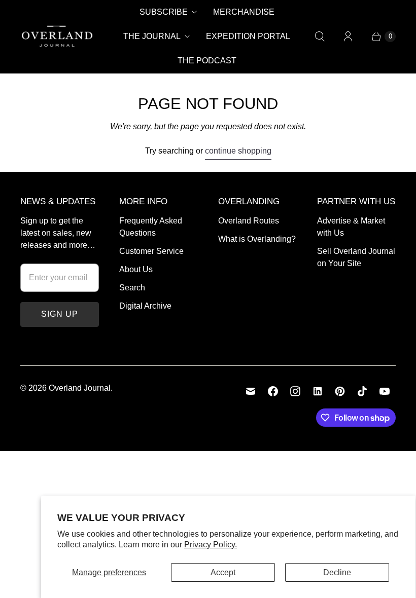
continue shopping (238, 150)
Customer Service (151, 251)
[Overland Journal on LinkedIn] (317, 391)
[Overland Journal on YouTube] (384, 391)
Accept (223, 572)
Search (132, 287)
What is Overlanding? (257, 239)
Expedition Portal (248, 36)
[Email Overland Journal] (250, 391)
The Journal (152, 36)
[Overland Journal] (57, 36)
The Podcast (207, 60)
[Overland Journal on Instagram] (295, 391)
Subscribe (164, 12)
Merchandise (243, 12)
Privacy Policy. (210, 544)
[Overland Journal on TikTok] (362, 391)
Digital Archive (145, 306)
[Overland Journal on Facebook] (273, 391)
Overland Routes (248, 220)
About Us (136, 269)
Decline (337, 572)
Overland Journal (80, 388)
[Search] (319, 36)
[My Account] (348, 36)
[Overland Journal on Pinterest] (340, 391)
